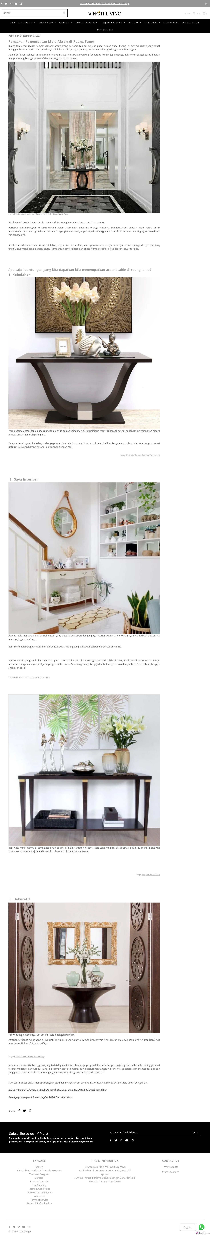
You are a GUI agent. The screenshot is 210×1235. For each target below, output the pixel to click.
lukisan (113, 1039)
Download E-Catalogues (39, 1192)
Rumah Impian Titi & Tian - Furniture (52, 1097)
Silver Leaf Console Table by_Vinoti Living (143, 455)
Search (39, 1166)
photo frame (90, 248)
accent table (49, 245)
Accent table (15, 635)
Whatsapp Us (171, 1166)
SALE (13, 22)
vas (152, 245)
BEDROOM (64, 22)
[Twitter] (6, 4)
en (206, 3)
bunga (136, 245)
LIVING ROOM (25, 22)
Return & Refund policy (39, 1203)
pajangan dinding (133, 1039)
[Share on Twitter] (24, 1111)
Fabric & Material (39, 1181)
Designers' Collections (111, 22)
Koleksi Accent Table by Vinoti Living (29, 1057)
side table (137, 1065)
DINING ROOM (46, 22)
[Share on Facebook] (19, 1111)
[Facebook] (2, 4)
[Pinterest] (11, 4)
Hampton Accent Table (86, 847)
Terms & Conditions (39, 1188)
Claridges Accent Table (59, 214)
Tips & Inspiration (191, 22)
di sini (144, 1082)
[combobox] (31, 13)
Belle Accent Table (141, 664)
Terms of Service (39, 1199)
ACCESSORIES (151, 22)
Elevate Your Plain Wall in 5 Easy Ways (105, 1166)
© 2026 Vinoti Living (19, 1231)
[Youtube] (15, 4)
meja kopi (121, 1065)
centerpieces (71, 248)
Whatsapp (32, 1090)
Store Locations (105, 29)
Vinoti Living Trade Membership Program (39, 1170)
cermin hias (102, 1039)
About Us (39, 1196)
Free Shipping (39, 1185)
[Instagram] (20, 4)
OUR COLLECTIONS (85, 22)
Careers (39, 1177)
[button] (202, 1233)
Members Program (39, 1174)
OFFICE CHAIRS (171, 22)
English (187, 1227)
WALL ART (133, 22)
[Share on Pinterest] (30, 1111)
